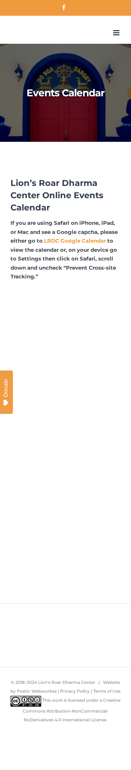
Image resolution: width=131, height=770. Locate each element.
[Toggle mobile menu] (117, 32)
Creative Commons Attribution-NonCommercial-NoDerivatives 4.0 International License (72, 710)
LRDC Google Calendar (75, 240)
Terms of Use (107, 691)
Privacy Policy (75, 691)
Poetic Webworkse (37, 691)
